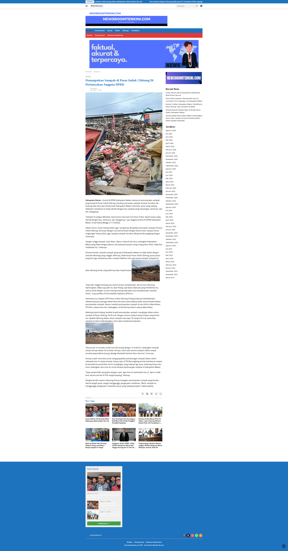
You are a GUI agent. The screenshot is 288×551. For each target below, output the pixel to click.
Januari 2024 (170, 230)
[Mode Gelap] (201, 6)
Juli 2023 (169, 249)
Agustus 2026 (171, 130)
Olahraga (125, 30)
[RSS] (200, 536)
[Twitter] (188, 536)
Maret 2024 (170, 223)
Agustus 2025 (171, 169)
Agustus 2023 (171, 246)
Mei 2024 (169, 217)
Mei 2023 (169, 255)
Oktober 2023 (171, 239)
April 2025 (169, 182)
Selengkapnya (103, 523)
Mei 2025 (169, 178)
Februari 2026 (171, 150)
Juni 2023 (169, 252)
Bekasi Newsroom (96, 6)
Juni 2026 (169, 137)
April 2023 (169, 258)
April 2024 (169, 220)
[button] (197, 6)
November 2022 (172, 274)
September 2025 (172, 166)
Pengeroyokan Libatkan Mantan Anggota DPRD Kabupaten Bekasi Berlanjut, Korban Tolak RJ (150, 445)
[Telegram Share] (156, 394)
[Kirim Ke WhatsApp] (160, 394)
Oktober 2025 (171, 162)
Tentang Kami (100, 35)
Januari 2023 (170, 268)
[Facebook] (184, 536)
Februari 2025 (171, 188)
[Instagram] (192, 536)
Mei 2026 (169, 140)
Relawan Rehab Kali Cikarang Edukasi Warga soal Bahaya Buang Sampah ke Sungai (96, 445)
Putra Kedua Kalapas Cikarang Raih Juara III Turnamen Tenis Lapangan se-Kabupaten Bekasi (154, 2)
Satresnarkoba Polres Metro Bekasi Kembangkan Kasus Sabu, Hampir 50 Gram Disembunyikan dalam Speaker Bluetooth (184, 118)
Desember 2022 (172, 271)
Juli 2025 (169, 172)
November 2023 (172, 236)
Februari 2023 (171, 265)
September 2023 (172, 242)
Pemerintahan (100, 30)
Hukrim (89, 30)
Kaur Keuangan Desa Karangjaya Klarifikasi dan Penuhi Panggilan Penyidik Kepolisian (123, 421)
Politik (117, 30)
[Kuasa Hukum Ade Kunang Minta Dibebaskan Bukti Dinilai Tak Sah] (97, 410)
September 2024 (172, 204)
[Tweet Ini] (147, 394)
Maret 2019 (170, 278)
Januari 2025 (170, 191)
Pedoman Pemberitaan (115, 35)
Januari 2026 (170, 153)
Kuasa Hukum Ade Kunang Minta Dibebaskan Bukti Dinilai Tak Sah (97, 420)
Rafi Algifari (93, 88)
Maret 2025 (170, 185)
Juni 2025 (169, 175)
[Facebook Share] (142, 394)
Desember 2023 (172, 233)
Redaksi (89, 35)
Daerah (109, 30)
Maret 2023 (170, 262)
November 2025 (172, 159)
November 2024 (172, 198)
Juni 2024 (169, 214)
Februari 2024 (171, 226)
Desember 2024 (172, 194)
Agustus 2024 (171, 207)
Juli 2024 (169, 210)
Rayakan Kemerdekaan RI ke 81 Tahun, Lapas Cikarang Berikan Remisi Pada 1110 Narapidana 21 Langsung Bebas (150, 421)
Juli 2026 (169, 134)
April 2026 (169, 143)
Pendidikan (135, 30)
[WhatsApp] (196, 536)
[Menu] (87, 6)
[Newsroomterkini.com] (105, 13)
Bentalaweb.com (158, 545)
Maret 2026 (170, 146)
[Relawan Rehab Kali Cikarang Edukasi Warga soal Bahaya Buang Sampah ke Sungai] (97, 434)
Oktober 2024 (171, 201)
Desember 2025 (172, 156)
